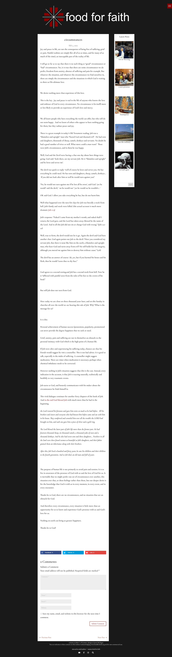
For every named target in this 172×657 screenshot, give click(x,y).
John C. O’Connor (81, 643)
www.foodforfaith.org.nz (98, 644)
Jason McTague (98, 643)
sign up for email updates (79, 649)
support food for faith (94, 649)
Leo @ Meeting (124, 59)
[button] (169, 6)
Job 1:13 (51, 210)
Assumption (124, 114)
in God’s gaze (124, 170)
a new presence (124, 87)
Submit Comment (98, 624)
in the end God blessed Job (56, 400)
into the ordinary (124, 142)
